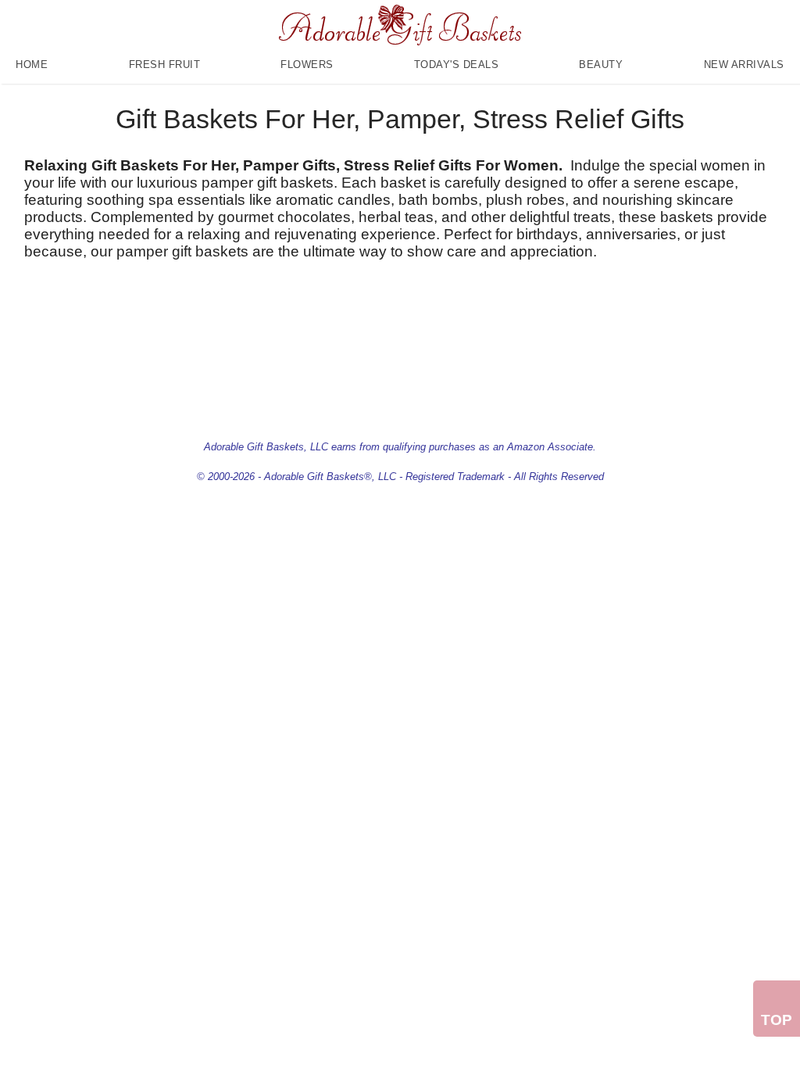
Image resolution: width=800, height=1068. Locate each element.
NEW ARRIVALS (744, 64)
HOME (32, 64)
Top (776, 1020)
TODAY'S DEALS (456, 64)
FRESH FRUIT (165, 64)
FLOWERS (307, 64)
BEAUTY (601, 64)
